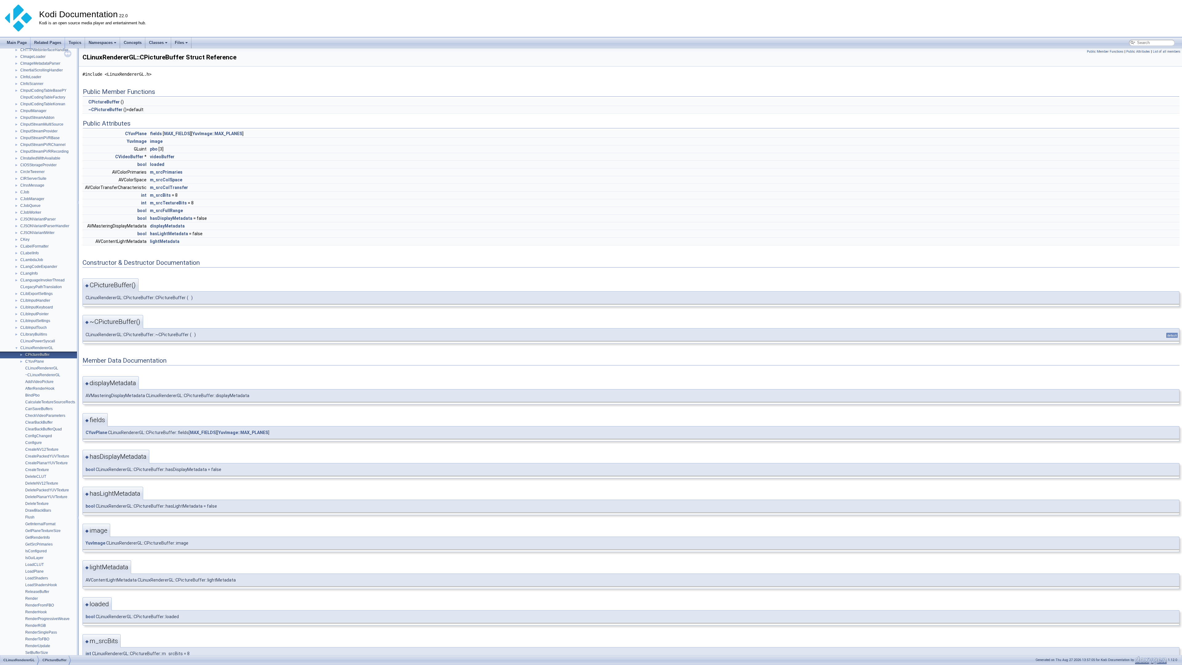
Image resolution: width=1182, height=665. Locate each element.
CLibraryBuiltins (33, 334)
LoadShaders (36, 578)
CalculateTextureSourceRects (50, 402)
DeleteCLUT (35, 476)
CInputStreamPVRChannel (43, 145)
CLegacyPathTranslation (41, 287)
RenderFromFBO (39, 605)
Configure (33, 443)
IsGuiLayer (34, 558)
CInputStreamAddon (37, 117)
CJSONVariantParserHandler (44, 226)
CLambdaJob (31, 260)
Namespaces (101, 42)
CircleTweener (32, 172)
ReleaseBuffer (37, 592)
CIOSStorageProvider (38, 165)
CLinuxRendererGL (36, 348)
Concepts (133, 42)
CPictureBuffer (37, 355)
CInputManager (33, 111)
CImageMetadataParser (40, 63)
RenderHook (36, 612)
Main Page (17, 42)
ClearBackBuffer (39, 422)
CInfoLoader (30, 77)
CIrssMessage (32, 185)
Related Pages (47, 42)
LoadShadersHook (41, 585)
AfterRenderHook (39, 388)
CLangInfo (29, 273)
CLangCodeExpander (38, 266)
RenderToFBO (37, 639)
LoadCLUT (34, 564)
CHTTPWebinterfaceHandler (44, 50)
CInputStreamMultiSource (41, 124)
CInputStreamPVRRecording (44, 151)
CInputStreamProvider (39, 131)
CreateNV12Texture (41, 449)
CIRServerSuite (33, 178)
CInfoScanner (31, 84)
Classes (156, 42)
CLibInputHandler (35, 300)
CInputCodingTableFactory (42, 97)
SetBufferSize (36, 653)
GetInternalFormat (40, 524)
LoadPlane (34, 571)
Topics (75, 42)
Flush (29, 517)
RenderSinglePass (41, 632)
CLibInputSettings (35, 321)
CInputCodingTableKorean (42, 104)
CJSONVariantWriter (37, 233)
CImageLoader (33, 56)
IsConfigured (36, 551)
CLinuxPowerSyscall (37, 341)
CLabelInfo (29, 253)
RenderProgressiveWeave (47, 619)
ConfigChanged (38, 436)
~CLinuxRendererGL (42, 375)
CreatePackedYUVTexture (47, 456)
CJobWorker (30, 212)
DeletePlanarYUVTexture (46, 497)
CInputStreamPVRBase (40, 138)
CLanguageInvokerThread (42, 280)
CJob (24, 192)
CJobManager (32, 199)
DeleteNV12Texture (41, 483)
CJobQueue (30, 206)
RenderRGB (35, 625)
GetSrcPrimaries (39, 544)
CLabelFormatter (34, 246)
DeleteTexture (37, 504)
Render (31, 598)
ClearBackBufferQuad (43, 429)
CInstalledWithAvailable (40, 158)
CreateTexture (37, 470)
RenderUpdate (37, 646)
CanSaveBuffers (39, 409)
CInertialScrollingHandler (41, 70)
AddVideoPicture (39, 382)
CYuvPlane (34, 361)
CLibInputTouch (33, 327)
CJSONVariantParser (38, 219)
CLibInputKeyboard (36, 307)
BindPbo (32, 395)
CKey (25, 239)
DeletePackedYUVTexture (47, 490)
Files (179, 42)
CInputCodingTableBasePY (43, 90)
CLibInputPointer (34, 314)
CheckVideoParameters (45, 415)
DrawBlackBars (38, 510)
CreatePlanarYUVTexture (46, 463)
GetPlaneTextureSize (43, 531)
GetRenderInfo (37, 537)
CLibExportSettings (36, 294)
